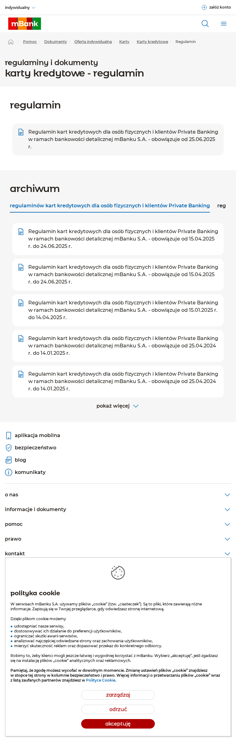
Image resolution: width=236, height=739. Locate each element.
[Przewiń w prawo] (221, 206)
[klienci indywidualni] (24, 24)
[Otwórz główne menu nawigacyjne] (223, 23)
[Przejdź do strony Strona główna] (11, 42)
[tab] (110, 206)
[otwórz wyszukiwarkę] (205, 23)
